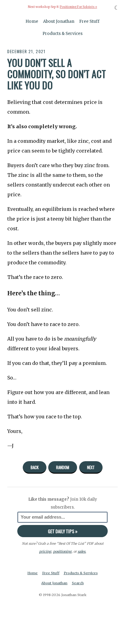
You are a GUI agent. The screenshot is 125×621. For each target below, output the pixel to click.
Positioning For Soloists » (78, 7)
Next (91, 467)
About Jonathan (58, 21)
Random (62, 467)
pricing (45, 551)
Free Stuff (89, 21)
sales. (82, 551)
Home (31, 21)
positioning (62, 551)
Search (78, 583)
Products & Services (62, 33)
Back (35, 467)
